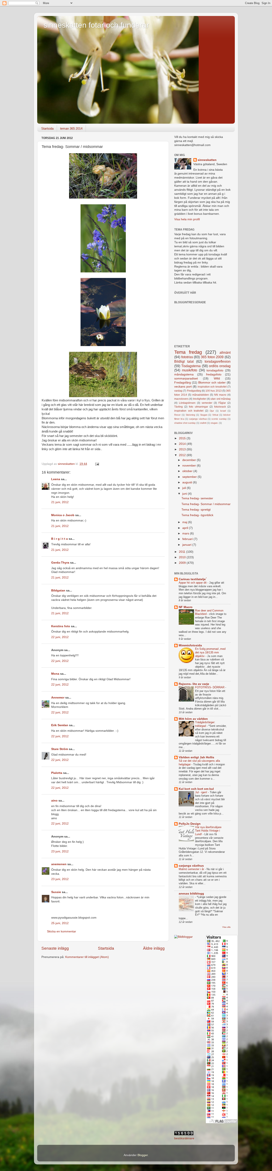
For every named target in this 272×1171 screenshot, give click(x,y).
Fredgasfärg (194, 390)
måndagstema (184, 374)
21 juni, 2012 (60, 502)
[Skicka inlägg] (97, 463)
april (185, 528)
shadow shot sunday (185, 423)
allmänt (225, 352)
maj (185, 522)
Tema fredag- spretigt (196, 509)
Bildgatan (58, 590)
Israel (223, 410)
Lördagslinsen (187, 402)
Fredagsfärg (182, 382)
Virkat (215, 415)
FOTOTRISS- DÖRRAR (210, 687)
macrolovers (181, 398)
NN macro (220, 394)
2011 (182, 551)
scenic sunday (219, 419)
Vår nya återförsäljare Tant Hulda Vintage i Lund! (208, 831)
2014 (183, 443)
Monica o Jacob (62, 515)
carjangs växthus (198, 419)
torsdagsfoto (215, 370)
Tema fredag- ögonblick (197, 515)
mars (186, 533)
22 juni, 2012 (60, 637)
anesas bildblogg (191, 893)
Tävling (178, 406)
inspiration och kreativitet (212, 386)
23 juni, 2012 (60, 851)
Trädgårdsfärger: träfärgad (205, 724)
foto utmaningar (198, 406)
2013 (183, 449)
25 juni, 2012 (60, 923)
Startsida (47, 128)
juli (184, 488)
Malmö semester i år (192, 869)
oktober (187, 471)
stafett (203, 423)
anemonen (59, 864)
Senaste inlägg (55, 948)
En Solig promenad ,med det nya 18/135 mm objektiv (210, 652)
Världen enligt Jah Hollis (196, 757)
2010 (183, 557)
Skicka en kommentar (61, 931)
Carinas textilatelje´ (193, 579)
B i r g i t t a (59, 538)
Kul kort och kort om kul (196, 788)
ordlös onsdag (220, 366)
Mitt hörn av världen (193, 718)
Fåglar (222, 402)
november (189, 465)
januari (187, 544)
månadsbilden (200, 394)
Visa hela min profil (187, 219)
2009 (183, 562)
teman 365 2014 (71, 128)
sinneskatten (207, 160)
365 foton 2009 (212, 357)
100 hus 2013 (213, 390)
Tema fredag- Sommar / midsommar (206, 504)
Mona (55, 673)
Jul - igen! (201, 792)
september (190, 476)
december (189, 460)
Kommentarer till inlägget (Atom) (87, 957)
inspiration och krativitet (188, 410)
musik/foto (189, 370)
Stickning (190, 415)
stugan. (214, 423)
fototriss (187, 357)
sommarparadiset (186, 378)
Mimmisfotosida (190, 645)
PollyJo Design (190, 823)
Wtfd (217, 378)
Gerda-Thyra (60, 562)
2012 (183, 455)
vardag (178, 390)
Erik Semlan (59, 725)
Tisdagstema (191, 366)
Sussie (56, 892)
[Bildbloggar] (183, 936)
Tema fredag (188, 352)
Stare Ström (59, 749)
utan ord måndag (221, 398)
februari (188, 539)
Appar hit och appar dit (193, 582)
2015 (183, 438)
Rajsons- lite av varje (194, 684)
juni (185, 493)
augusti (187, 482)
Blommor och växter (212, 382)
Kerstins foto (60, 626)
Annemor (57, 697)
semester (207, 402)
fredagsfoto (213, 374)
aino (54, 800)
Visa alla (226, 927)
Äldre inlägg (154, 948)
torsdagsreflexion (218, 361)
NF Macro (186, 607)
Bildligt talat (184, 361)
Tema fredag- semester (197, 498)
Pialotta (56, 772)
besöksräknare (184, 1138)
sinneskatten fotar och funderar (96, 25)
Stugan (203, 415)
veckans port (183, 386)
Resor (177, 415)
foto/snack (220, 406)
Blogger (142, 1155)
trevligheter (199, 398)
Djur (212, 410)
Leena (55, 479)
